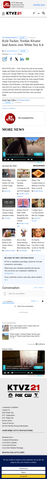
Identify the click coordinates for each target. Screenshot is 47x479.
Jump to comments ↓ (9, 108)
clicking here (8, 273)
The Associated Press (10, 51)
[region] (23, 316)
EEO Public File (8, 413)
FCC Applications (8, 415)
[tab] (8, 301)
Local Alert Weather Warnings (12, 448)
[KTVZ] (15, 13)
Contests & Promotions (10, 440)
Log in (36, 287)
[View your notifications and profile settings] (42, 301)
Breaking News (7, 437)
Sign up (41, 287)
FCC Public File (7, 418)
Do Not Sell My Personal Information (15, 426)
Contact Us (6, 410)
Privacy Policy (7, 420)
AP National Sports (23, 100)
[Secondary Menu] (5, 13)
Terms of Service (8, 423)
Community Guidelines (10, 407)
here (5, 280)
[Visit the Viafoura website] (40, 344)
